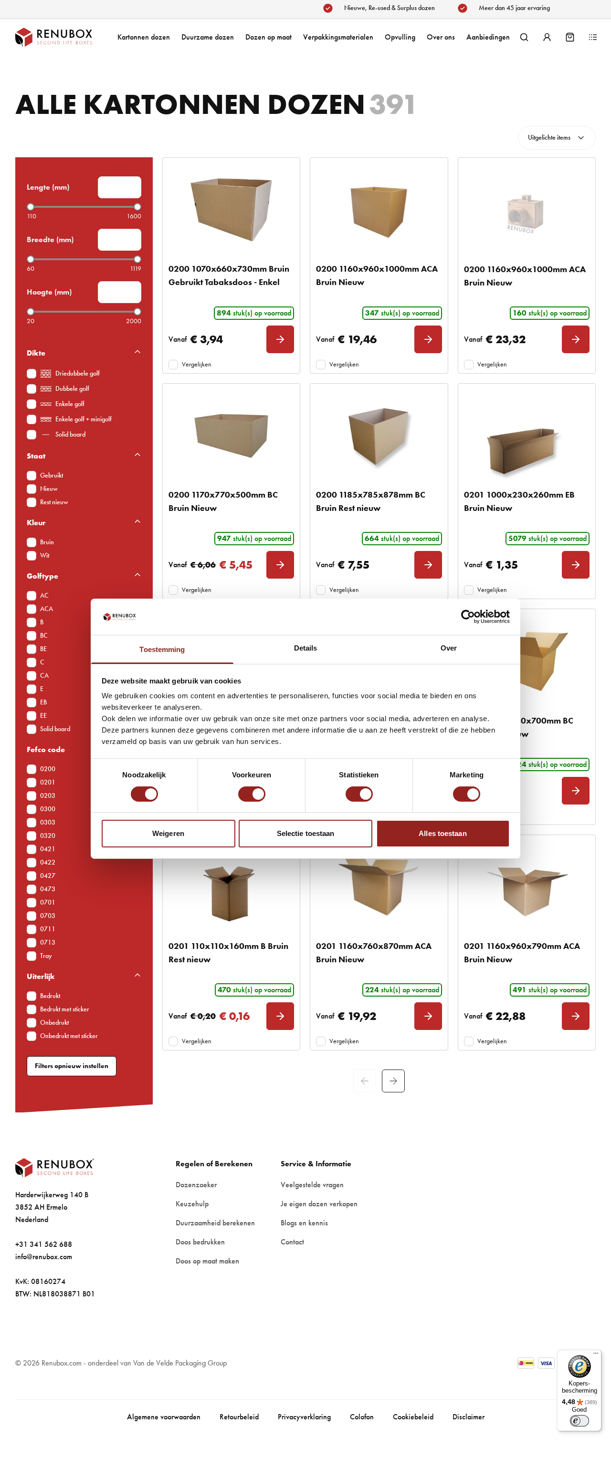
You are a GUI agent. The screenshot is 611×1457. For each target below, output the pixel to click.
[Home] (63, 37)
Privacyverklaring (304, 1416)
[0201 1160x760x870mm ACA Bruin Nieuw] (378, 887)
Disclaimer (469, 1416)
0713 (47, 942)
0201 (47, 782)
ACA (46, 609)
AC (44, 595)
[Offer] (592, 37)
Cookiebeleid (413, 1416)
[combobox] (557, 138)
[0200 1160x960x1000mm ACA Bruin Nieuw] (378, 210)
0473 (47, 889)
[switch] (251, 794)
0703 (47, 916)
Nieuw (49, 489)
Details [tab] (305, 648)
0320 (47, 836)
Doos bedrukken (200, 1241)
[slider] (30, 207)
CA (44, 676)
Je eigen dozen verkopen (319, 1203)
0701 (47, 902)
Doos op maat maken (207, 1260)
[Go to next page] (393, 1081)
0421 (47, 849)
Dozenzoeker (196, 1184)
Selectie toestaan (306, 833)
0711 (47, 929)
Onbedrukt (54, 1023)
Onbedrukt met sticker (69, 1036)
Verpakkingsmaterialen (338, 36)
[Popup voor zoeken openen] (524, 37)
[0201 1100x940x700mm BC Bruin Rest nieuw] (526, 661)
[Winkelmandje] (570, 37)
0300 (47, 809)
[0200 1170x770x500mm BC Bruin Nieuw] (231, 435)
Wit (44, 555)
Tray (46, 956)
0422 (47, 862)
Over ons (441, 36)
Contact (292, 1241)
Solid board (70, 434)
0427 (47, 876)
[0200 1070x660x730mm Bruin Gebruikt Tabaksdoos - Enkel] (231, 210)
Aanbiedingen (488, 36)
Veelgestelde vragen (312, 1184)
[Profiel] (547, 37)
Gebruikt (51, 475)
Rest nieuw (54, 502)
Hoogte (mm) (49, 291)
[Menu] (595, 1355)
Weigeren (168, 833)
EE (43, 716)
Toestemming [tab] (162, 649)
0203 (47, 796)
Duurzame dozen (207, 36)
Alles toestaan (442, 833)
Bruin (47, 542)
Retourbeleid (239, 1416)
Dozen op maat (268, 36)
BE (43, 649)
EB (43, 702)
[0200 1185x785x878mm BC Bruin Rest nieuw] (378, 435)
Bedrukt (50, 996)
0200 (47, 769)
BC (44, 636)
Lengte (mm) (48, 187)
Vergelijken (196, 364)
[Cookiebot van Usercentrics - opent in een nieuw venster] (468, 617)
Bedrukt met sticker (64, 1009)
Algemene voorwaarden (163, 1416)
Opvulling (400, 36)
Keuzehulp (192, 1203)
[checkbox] (31, 373)
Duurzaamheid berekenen (215, 1222)
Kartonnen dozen (143, 36)
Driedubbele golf (77, 373)
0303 (47, 822)
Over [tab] (449, 648)
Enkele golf (69, 404)
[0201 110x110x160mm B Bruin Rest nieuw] (231, 887)
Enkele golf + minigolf (83, 419)
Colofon (362, 1416)
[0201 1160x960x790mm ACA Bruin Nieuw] (526, 887)
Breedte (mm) (50, 239)
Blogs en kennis (304, 1222)
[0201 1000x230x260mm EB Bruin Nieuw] (526, 436)
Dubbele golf (72, 389)
